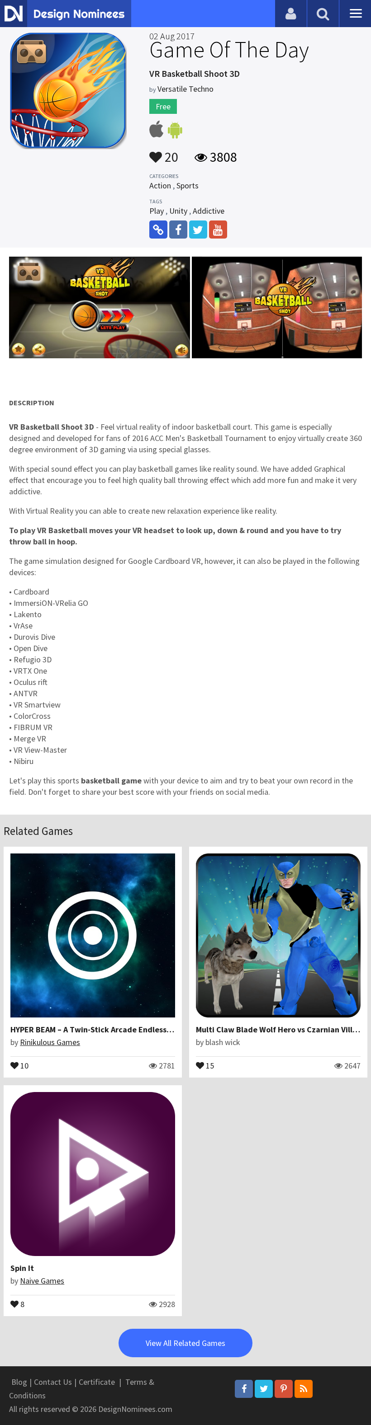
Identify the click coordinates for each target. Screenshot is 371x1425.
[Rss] (304, 1389)
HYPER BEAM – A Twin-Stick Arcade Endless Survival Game (115, 1029)
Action (160, 185)
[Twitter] (264, 1389)
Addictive (208, 211)
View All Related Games (185, 1343)
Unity (178, 211)
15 (209, 1064)
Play (156, 211)
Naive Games (42, 1280)
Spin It (22, 1268)
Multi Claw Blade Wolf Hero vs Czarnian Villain (280, 1029)
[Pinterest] (284, 1389)
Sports (187, 185)
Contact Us (53, 1382)
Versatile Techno (185, 89)
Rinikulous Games (50, 1042)
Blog (19, 1382)
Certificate (97, 1382)
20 (170, 152)
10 (24, 1064)
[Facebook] (244, 1389)
